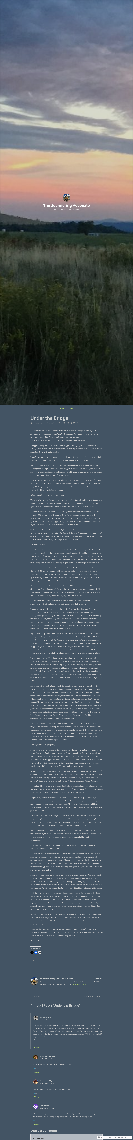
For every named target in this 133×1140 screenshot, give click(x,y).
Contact (70, 408)
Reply (37, 1047)
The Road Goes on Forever (92, 996)
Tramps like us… (37, 996)
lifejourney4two (45, 1017)
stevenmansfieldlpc (46, 1081)
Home (62, 408)
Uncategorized (51, 423)
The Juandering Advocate (66, 205)
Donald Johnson (37, 423)
